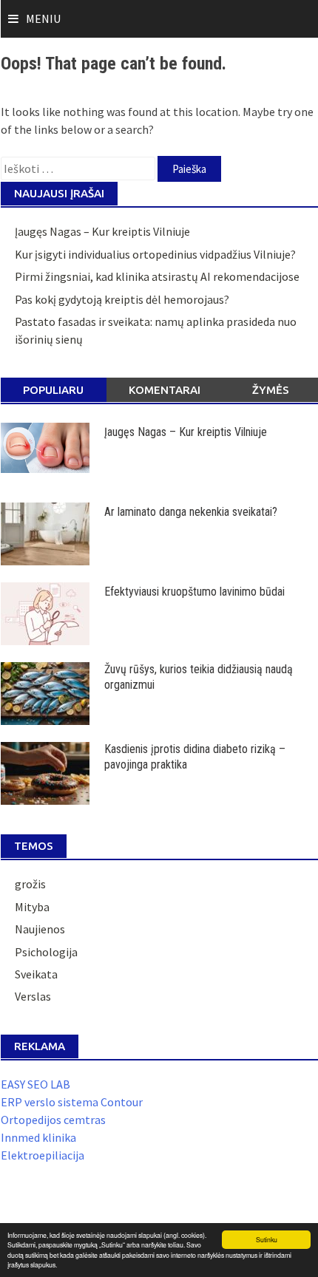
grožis (30, 883)
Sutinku (266, 1239)
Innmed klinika (38, 1137)
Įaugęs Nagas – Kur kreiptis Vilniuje (102, 231)
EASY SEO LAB (35, 1084)
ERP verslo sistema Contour (72, 1101)
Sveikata (36, 974)
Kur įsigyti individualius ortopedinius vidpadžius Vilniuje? (155, 254)
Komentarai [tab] (164, 390)
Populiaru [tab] (53, 390)
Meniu (43, 18)
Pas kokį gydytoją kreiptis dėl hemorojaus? (122, 299)
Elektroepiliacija (42, 1155)
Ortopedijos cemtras (53, 1119)
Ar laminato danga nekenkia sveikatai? (190, 512)
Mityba (32, 906)
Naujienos (40, 929)
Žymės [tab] (270, 390)
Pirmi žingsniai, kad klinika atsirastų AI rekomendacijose (157, 276)
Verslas (33, 996)
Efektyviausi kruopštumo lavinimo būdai (194, 592)
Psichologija (46, 951)
